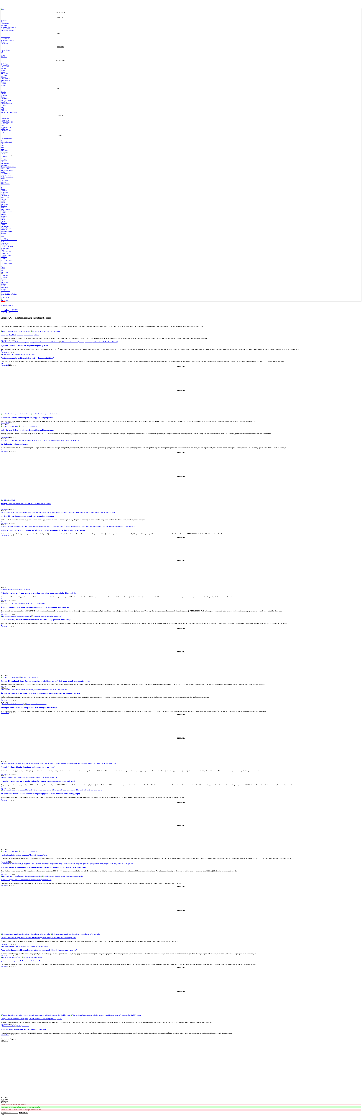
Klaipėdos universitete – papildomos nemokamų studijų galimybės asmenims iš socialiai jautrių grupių (40, 794)
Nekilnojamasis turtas (7, 40)
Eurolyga (3, 105)
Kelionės (3, 82)
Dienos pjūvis (5, 118)
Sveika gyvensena (6, 80)
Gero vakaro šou (6, 127)
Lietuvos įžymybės (6, 138)
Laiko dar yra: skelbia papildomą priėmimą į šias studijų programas (27, 430)
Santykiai (3, 68)
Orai (2, 22)
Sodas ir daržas (5, 78)
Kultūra (3, 147)
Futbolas (3, 93)
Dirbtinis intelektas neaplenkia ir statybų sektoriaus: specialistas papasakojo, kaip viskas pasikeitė (38, 593)
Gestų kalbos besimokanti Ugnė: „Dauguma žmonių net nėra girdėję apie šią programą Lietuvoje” (39, 950)
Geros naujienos (5, 29)
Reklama (3, 284)
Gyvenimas (60, 60)
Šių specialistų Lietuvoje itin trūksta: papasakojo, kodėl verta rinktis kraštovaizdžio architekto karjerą (40, 693)
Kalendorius (4, 275)
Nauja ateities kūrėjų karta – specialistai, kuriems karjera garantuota (27, 516)
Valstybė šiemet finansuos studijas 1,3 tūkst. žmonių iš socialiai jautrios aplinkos (31, 1019)
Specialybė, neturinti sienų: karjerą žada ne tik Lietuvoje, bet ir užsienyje (29, 708)
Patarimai (3, 77)
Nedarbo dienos (5, 291)
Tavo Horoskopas (6, 130)
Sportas (60, 88)
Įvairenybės (4, 150)
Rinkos (3, 42)
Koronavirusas (5, 23)
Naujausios (60, 12)
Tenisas (3, 97)
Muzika (3, 140)
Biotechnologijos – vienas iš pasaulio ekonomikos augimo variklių (26, 880)
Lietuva (60, 17)
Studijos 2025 (5, 340)
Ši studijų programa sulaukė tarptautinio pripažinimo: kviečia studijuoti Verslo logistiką (35, 607)
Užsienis (60, 47)
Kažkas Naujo (5, 124)
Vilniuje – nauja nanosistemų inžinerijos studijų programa (23, 1029)
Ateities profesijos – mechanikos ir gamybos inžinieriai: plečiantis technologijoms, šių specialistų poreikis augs (43, 530)
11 (2, 449)
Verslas (60, 33)
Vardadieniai (4, 287)
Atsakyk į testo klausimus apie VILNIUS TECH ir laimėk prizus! (26, 504)
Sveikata (3, 83)
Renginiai (4, 85)
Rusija (3, 53)
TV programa (5, 277)
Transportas (4, 43)
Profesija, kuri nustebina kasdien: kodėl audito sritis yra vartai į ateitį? (28, 767)
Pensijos (3, 279)
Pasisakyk (4, 75)
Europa (3, 55)
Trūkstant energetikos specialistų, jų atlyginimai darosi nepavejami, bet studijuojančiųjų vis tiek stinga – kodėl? (44, 867)
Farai (2, 125)
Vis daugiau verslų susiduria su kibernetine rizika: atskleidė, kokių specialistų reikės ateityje (36, 620)
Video (60, 115)
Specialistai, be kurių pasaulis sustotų (15, 444)
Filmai (3, 145)
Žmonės (60, 135)
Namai (3, 70)
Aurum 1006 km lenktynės (9, 112)
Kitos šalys (4, 57)
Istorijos (3, 63)
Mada (2, 149)
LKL (2, 107)
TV (2, 144)
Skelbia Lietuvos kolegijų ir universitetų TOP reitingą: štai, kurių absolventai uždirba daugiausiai (38, 938)
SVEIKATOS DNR (7, 122)
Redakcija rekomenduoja (8, 27)
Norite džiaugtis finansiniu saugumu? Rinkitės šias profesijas (24, 855)
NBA (2, 109)
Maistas (3, 72)
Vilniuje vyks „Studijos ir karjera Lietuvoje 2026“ (20, 335)
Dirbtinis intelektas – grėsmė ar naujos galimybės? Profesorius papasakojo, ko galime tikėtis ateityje (39, 781)
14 (2, 363)
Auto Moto (4, 102)
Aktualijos (4, 20)
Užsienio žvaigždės (6, 142)
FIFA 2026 (4, 110)
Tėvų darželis (5, 65)
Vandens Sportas (6, 100)
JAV (2, 52)
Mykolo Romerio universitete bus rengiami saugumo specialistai (25, 346)
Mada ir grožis (5, 67)
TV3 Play (4, 132)
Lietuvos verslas (5, 37)
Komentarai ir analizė (7, 30)
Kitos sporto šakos (6, 104)
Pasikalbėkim (5, 120)
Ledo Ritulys (4, 98)
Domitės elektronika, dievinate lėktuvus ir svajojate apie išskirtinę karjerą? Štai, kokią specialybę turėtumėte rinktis (45, 681)
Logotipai (4, 289)
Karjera (3, 286)
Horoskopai (4, 73)
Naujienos (4, 305)
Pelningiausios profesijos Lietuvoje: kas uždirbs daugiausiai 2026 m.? (27, 358)
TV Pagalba (4, 129)
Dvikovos (4, 95)
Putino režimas (5, 50)
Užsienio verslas (5, 38)
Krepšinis (3, 92)
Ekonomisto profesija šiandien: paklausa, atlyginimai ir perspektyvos (27, 418)
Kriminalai (4, 25)
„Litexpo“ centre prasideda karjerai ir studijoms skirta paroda (25, 961)
